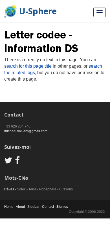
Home (9, 207)
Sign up (62, 207)
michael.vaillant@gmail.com (25, 131)
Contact (48, 207)
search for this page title (28, 66)
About (20, 207)
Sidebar (33, 207)
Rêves (9, 189)
